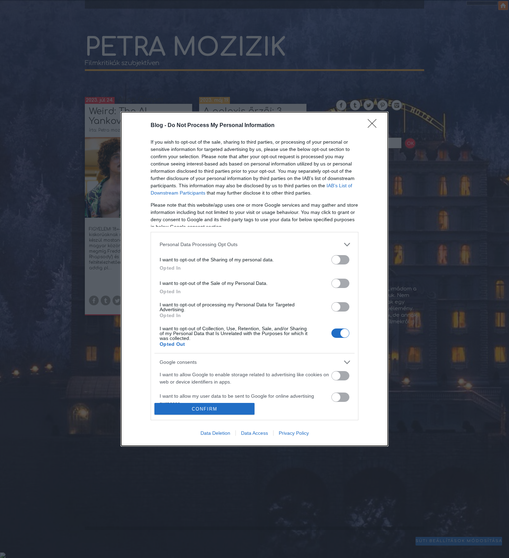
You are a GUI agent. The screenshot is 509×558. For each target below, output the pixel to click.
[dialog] (254, 279)
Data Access (254, 433)
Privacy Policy (294, 433)
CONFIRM (204, 409)
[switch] (340, 259)
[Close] (374, 125)
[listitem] (254, 244)
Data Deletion (215, 433)
